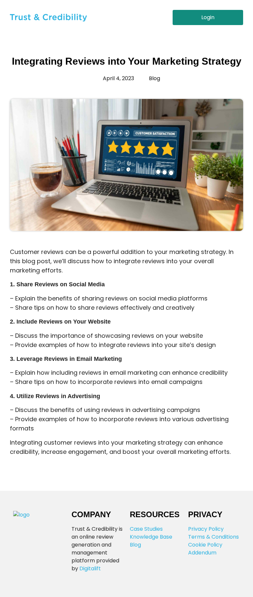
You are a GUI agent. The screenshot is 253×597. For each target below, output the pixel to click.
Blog (135, 545)
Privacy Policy (206, 529)
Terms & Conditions (213, 537)
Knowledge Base (151, 537)
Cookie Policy (205, 545)
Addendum (202, 552)
